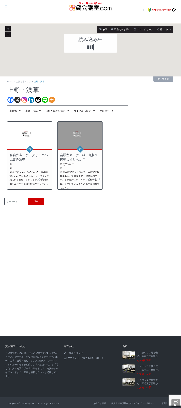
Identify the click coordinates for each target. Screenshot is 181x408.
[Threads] (38, 100)
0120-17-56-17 (75, 352)
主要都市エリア (23, 81)
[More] (52, 100)
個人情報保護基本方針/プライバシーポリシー (132, 403)
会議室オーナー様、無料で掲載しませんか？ (79, 157)
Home (10, 81)
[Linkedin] (31, 100)
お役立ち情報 (99, 403)
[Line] (45, 100)
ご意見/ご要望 (166, 403)
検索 (36, 201)
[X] (17, 100)
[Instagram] (24, 100)
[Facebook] (10, 100)
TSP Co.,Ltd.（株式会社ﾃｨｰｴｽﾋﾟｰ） (86, 358)
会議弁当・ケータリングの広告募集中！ (29, 157)
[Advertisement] (90, 309)
